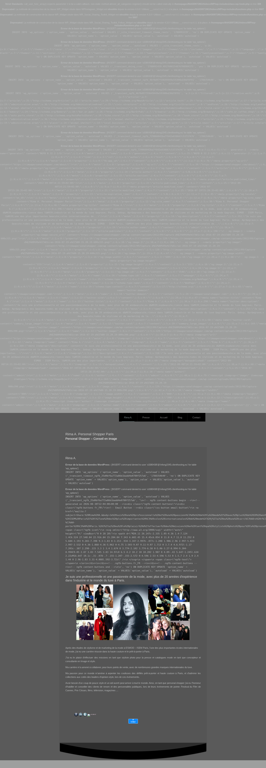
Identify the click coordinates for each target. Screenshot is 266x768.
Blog (180, 417)
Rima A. (128, 417)
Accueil (163, 417)
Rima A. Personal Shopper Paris (89, 434)
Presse (146, 417)
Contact (196, 417)
